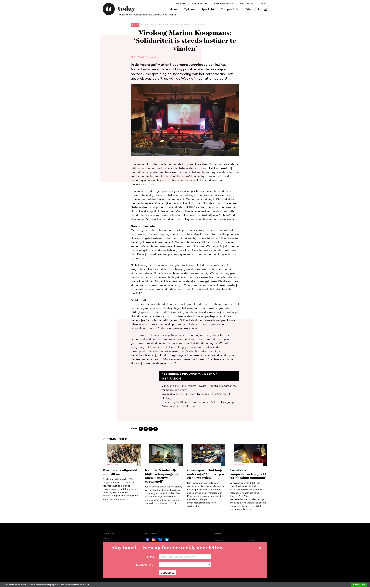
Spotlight (207, 9)
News (173, 9)
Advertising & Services (223, 3)
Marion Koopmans (185, 25)
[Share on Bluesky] (146, 429)
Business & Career (199, 3)
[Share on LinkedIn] (155, 429)
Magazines (180, 3)
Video (248, 9)
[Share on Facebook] (141, 429)
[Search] (265, 9)
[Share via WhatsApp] (150, 429)
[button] (260, 548)
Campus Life (229, 9)
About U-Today (246, 3)
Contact (263, 3)
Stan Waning (152, 57)
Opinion (189, 9)
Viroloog (200, 25)
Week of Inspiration (151, 25)
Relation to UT (145, 564)
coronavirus (168, 25)
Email (151, 557)
